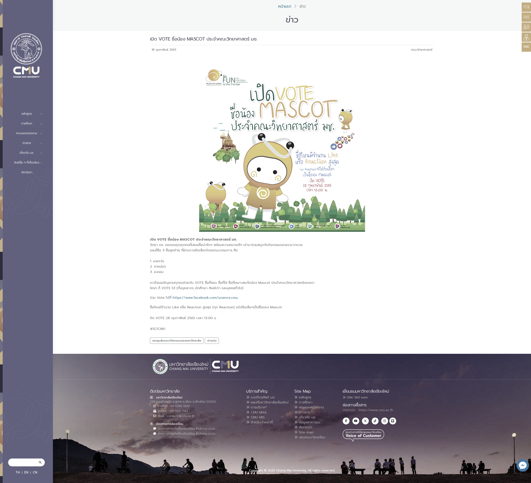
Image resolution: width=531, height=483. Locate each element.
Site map (305, 432)
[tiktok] (375, 421)
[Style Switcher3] (526, 7)
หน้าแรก (284, 6)
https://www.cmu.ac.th (376, 410)
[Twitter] (365, 421)
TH (18, 472)
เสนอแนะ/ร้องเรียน (311, 437)
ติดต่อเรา (26, 172)
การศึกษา (305, 402)
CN (35, 472)
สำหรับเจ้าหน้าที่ (261, 422)
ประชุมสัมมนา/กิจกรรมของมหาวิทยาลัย (176, 341)
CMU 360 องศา (357, 397)
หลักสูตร (304, 397)
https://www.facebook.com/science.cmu (206, 297)
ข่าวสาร (304, 412)
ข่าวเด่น (212, 341)
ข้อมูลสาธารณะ (309, 422)
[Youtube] (355, 421)
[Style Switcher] (526, 17)
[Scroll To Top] (524, 478)
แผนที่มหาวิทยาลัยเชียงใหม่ (269, 402)
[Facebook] (346, 421)
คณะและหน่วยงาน (311, 407)
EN (26, 472)
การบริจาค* (258, 407)
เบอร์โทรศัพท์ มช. (262, 397)
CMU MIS (257, 417)
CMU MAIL (258, 412)
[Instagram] (384, 421)
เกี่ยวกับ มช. (307, 417)
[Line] (392, 421)
